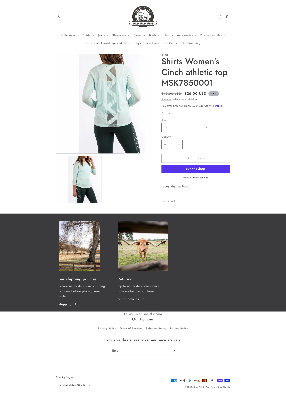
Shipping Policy (156, 328)
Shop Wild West (202, 387)
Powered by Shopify (220, 387)
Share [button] (169, 113)
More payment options (195, 177)
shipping (65, 304)
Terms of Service (131, 328)
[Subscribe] (173, 350)
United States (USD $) (73, 385)
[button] (60, 16)
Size (164, 120)
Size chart (168, 201)
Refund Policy (179, 328)
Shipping (166, 99)
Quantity (166, 137)
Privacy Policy (107, 328)
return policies (128, 299)
